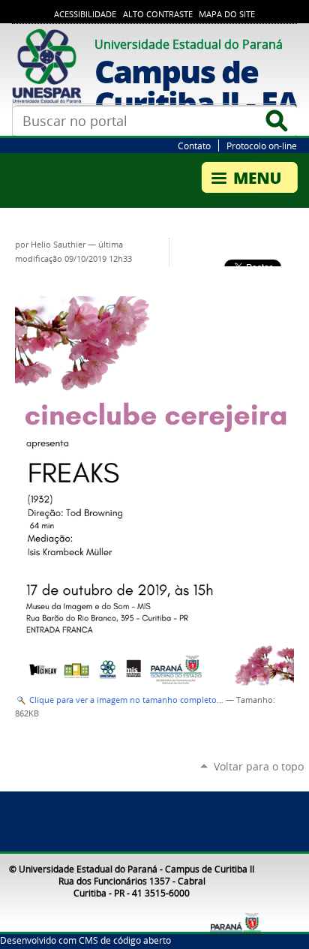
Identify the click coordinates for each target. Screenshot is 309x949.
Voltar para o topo (259, 766)
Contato (194, 146)
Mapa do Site (227, 14)
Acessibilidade (85, 14)
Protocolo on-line (261, 146)
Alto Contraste (158, 14)
